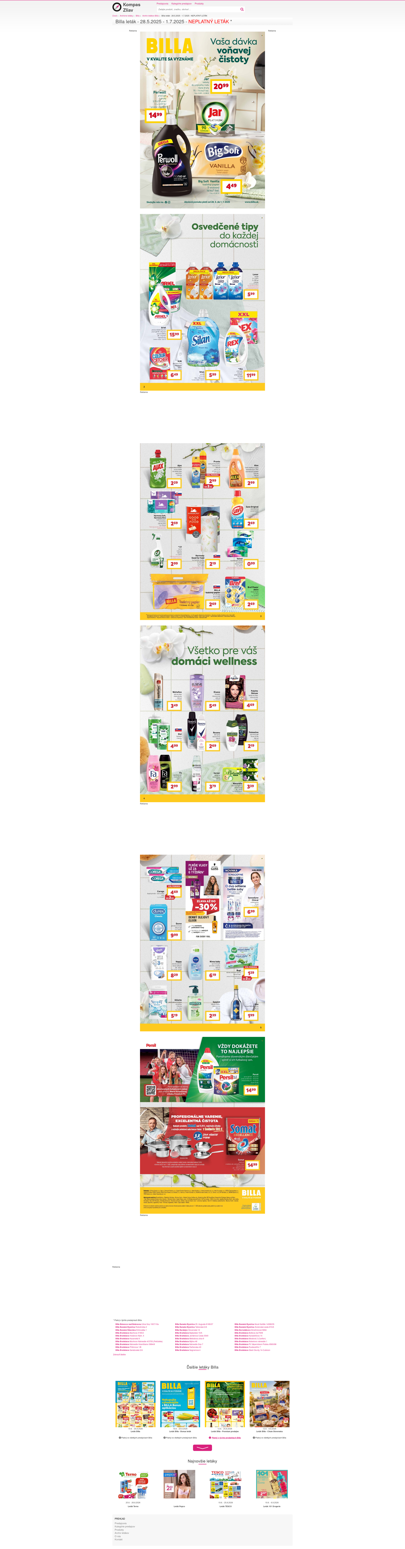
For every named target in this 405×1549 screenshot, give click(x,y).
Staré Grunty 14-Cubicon (252, 1350)
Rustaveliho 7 (248, 1347)
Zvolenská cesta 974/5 (254, 1327)
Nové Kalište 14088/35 (254, 1324)
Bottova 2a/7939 (249, 1332)
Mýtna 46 (186, 1341)
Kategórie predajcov (181, 3)
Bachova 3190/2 (129, 1332)
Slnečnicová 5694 (251, 1330)
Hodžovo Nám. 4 (129, 1335)
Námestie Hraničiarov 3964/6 (135, 1344)
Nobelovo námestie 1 (251, 1341)
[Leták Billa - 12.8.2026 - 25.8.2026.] (225, 1404)
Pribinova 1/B (128, 1347)
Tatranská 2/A (191, 1327)
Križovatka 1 (131, 1330)
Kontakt (118, 1539)
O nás (118, 1536)
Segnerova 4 (187, 1350)
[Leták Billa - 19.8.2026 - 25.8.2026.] (135, 1404)
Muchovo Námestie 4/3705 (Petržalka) (139, 1341)
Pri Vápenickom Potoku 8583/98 (255, 1344)
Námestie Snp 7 (189, 1344)
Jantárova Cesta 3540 (191, 1335)
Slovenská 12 (187, 1330)
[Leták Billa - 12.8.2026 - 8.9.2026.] (270, 1404)
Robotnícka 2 (131, 1327)
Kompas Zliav (131, 7)
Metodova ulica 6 (189, 1338)
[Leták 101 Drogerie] (272, 1484)
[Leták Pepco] (179, 1484)
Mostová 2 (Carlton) (250, 1338)
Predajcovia (162, 3)
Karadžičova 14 (248, 1335)
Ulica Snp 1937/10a (137, 1324)
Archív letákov (122, 1532)
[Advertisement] (124, 79)
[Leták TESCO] (225, 1484)
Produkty (199, 3)
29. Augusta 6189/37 (194, 1324)
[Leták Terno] (133, 1484)
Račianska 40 (188, 1347)
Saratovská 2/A (129, 1350)
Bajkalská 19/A (188, 1332)
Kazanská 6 (127, 1338)
